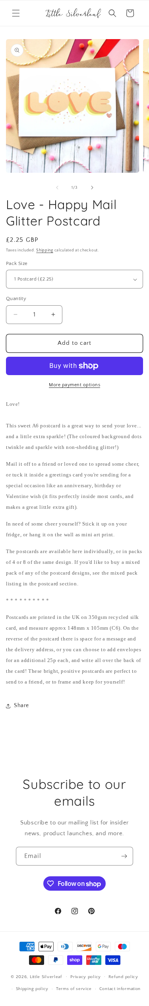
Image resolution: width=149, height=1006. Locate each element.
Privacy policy (85, 976)
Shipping (44, 250)
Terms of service (74, 988)
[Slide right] (92, 187)
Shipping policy (32, 988)
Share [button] (21, 705)
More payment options (74, 384)
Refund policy (123, 976)
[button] (16, 13)
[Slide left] (57, 187)
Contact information (120, 988)
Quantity (16, 298)
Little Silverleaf (46, 976)
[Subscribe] (124, 856)
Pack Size (17, 263)
